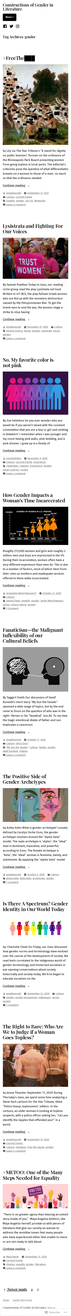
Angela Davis (13, 600)
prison (6, 604)
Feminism (21, 1147)
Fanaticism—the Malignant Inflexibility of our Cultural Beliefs (33, 635)
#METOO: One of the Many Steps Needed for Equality (33, 1175)
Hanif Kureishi (10, 751)
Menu (11, 17)
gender (20, 200)
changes (24, 465)
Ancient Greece (14, 330)
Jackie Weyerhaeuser (51, 600)
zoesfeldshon (13, 458)
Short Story (22, 743)
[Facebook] (5, 26)
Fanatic (42, 747)
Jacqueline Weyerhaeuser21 (21, 593)
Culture (10, 197)
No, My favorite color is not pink (28, 362)
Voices (56, 330)
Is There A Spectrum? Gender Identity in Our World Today (35, 906)
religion (23, 751)
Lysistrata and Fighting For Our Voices (33, 228)
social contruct (11, 469)
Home (6, 1299)
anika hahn (25, 878)
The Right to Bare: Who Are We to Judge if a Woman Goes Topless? (33, 1032)
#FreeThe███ (19, 58)
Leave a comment (16, 205)
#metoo (10, 1264)
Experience (39, 462)
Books (27, 330)
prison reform (19, 604)
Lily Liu (29, 200)
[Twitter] (11, 26)
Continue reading (14, 185)
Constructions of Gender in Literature (28, 7)
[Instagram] (17, 26)
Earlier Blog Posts (22, 1299)
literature (40, 1264)
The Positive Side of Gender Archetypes (24, 779)
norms (55, 997)
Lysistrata (46, 330)
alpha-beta (12, 878)
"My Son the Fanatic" (17, 747)
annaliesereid (13, 193)
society (24, 469)
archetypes (39, 878)
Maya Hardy (12, 1256)
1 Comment (12, 608)
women (7, 334)
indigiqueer (45, 997)
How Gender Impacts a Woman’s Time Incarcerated (34, 498)
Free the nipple (35, 1147)
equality (10, 200)
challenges (12, 465)
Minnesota (39, 200)
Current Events (24, 197)
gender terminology (26, 997)
